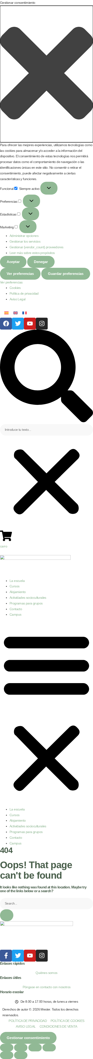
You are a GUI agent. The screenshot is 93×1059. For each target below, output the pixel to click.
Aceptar (13, 262)
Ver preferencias (20, 274)
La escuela (17, 581)
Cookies (15, 288)
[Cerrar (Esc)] (49, 1047)
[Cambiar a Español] (6, 313)
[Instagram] (42, 324)
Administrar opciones (24, 236)
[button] (46, 74)
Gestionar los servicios (25, 241)
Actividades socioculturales (28, 597)
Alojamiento (18, 592)
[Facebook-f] (6, 956)
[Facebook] (6, 324)
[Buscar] (6, 915)
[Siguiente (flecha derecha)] (20, 1055)
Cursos (14, 586)
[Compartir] (35, 1047)
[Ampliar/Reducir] (6, 1047)
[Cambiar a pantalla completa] (20, 1047)
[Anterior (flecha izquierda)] (6, 1055)
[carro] (6, 536)
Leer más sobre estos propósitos (32, 253)
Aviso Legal (17, 299)
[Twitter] (18, 324)
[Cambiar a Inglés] (15, 313)
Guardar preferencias (65, 274)
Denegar (41, 262)
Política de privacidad (24, 293)
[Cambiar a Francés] (24, 313)
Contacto (16, 609)
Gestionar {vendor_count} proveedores (36, 247)
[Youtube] (30, 324)
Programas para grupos (26, 603)
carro (3, 546)
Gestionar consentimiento (28, 1038)
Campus (15, 614)
